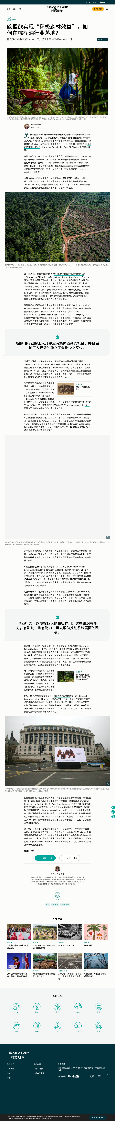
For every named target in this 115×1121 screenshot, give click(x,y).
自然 (57, 1012)
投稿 (9, 1073)
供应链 (61, 942)
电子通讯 (97, 9)
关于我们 (89, 2)
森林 (98, 1031)
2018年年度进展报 (62, 695)
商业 (98, 1012)
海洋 (78, 1012)
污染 (37, 1031)
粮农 (16, 1031)
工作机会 (10, 1068)
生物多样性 (64, 904)
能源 (37, 1012)
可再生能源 (62, 971)
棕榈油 (9, 942)
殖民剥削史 (72, 370)
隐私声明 (37, 1064)
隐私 (25, 1118)
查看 (60, 1070)
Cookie (34, 1118)
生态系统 (54, 904)
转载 (94, 2)
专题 (19, 9)
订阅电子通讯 (39, 1073)
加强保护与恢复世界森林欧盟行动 (69, 273)
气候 (16, 1012)
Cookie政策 (38, 1068)
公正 (78, 1031)
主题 (8, 9)
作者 (9, 1077)
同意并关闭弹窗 (97, 1117)
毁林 (47, 904)
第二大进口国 (65, 661)
